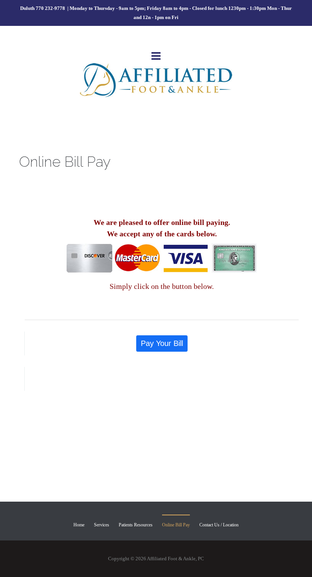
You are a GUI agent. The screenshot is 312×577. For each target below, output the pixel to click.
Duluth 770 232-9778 (43, 8)
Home (78, 525)
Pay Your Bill (162, 343)
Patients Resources (136, 525)
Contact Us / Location (219, 525)
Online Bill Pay (176, 525)
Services (101, 525)
